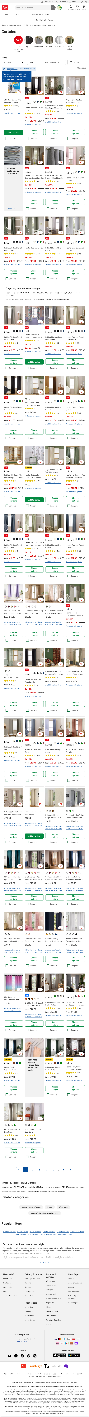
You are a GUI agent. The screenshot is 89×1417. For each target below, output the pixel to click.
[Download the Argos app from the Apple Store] (59, 1357)
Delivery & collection (32, 1278)
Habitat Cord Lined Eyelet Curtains (11, 1068)
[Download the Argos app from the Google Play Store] (74, 1357)
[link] (34, 101)
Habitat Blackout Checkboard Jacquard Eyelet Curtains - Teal (74, 614)
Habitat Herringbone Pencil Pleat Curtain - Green (76, 476)
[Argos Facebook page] (16, 1355)
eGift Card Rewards (53, 1298)
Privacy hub (20, 1374)
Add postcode (12, 69)
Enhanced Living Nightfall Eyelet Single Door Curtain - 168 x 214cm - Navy (53, 939)
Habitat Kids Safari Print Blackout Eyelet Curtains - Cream (14, 476)
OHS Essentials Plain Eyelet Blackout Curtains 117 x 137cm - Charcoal (34, 878)
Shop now (11, 208)
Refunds (28, 1287)
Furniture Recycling (53, 1320)
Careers (71, 1287)
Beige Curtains (20, 1234)
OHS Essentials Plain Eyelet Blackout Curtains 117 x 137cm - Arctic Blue (75, 878)
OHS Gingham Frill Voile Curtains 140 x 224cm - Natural (54, 612)
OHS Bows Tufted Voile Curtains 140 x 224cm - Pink (33, 939)
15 (63, 1170)
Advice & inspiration (11, 1296)
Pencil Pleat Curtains (48, 1234)
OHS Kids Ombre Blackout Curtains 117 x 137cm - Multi (12, 998)
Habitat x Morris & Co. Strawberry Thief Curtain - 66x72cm (54, 672)
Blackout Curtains (77, 1232)
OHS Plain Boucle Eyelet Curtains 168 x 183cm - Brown (34, 1004)
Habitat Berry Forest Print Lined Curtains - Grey (74, 1068)
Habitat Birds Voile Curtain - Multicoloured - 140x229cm (34, 476)
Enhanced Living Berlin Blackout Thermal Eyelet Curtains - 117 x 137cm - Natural (13, 813)
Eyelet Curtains (63, 1232)
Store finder (7, 1287)
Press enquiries (74, 1291)
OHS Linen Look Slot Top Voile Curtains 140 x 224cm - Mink (34, 612)
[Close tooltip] (29, 73)
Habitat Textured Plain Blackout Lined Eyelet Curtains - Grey (53, 176)
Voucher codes (51, 1294)
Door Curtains (22, 1232)
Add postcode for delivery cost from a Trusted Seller (12, 623)
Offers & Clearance (52, 62)
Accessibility (9, 1374)
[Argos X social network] (22, 1355)
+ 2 (59, 934)
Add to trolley (14, 132)
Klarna (48, 1307)
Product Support (31, 1311)
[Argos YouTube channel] (9, 1355)
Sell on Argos (73, 1303)
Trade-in (49, 1324)
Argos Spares (30, 1320)
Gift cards (50, 1290)
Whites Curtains (9, 1232)
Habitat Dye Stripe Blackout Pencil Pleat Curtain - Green (35, 544)
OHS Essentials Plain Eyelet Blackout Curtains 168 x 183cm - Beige (54, 878)
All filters (77, 62)
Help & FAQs (7, 1278)
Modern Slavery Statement (73, 1297)
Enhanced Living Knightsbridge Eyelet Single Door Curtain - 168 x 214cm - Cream (54, 816)
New (31, 62)
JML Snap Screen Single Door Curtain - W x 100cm (13, 101)
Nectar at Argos (52, 1311)
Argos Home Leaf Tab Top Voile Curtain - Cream (53, 470)
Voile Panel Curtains (65, 1234)
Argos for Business (75, 1283)
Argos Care (29, 1307)
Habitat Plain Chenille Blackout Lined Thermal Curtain (75, 1003)
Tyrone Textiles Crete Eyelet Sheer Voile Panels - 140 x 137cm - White (74, 939)
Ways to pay (50, 1281)
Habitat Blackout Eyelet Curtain (34, 109)
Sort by (4, 57)
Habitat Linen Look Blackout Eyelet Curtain (56, 1003)
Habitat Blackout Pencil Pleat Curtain (13, 249)
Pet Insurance (51, 1316)
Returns (28, 1283)
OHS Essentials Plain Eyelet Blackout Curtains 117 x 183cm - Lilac (13, 612)
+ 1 (38, 999)
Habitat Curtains (49, 1232)
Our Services (51, 1285)
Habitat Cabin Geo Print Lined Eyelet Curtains (54, 106)
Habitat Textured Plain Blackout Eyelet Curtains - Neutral (35, 176)
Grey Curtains (33, 1234)
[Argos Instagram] (34, 1355)
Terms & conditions (77, 1374)
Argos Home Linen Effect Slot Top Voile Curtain (32, 404)
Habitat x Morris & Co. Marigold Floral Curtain (74, 672)
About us (71, 1278)
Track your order (31, 1291)
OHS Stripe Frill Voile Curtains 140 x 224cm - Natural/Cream (12, 939)
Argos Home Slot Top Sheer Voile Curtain (74, 101)
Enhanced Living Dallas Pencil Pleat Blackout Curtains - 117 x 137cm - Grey (75, 816)
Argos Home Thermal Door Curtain (12, 1130)
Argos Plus (29, 1296)
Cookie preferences (60, 1374)
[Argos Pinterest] (28, 1355)
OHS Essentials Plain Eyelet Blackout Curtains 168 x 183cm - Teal (13, 878)
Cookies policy (45, 1374)
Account (6, 1291)
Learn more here (22, 1341)
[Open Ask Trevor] (59, 7)
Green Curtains (35, 1232)
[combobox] (33, 7)
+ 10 (17, 606)
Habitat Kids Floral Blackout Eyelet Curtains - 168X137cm (34, 336)
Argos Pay (50, 1303)
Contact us (7, 1283)
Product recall (30, 1316)
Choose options (34, 132)
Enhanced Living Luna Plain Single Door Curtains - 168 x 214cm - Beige (33, 813)
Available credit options (12, 113)
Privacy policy (32, 1374)
